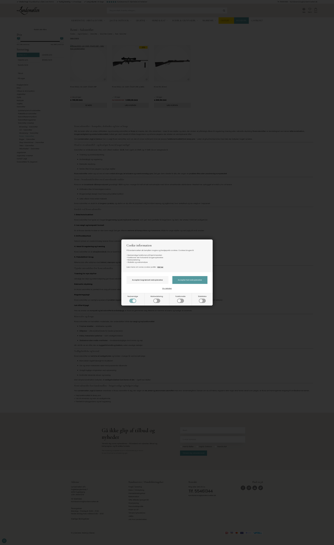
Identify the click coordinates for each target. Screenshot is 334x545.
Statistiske (202, 296)
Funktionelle (180, 296)
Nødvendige (132, 296)
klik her (160, 267)
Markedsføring (157, 296)
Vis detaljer (167, 288)
